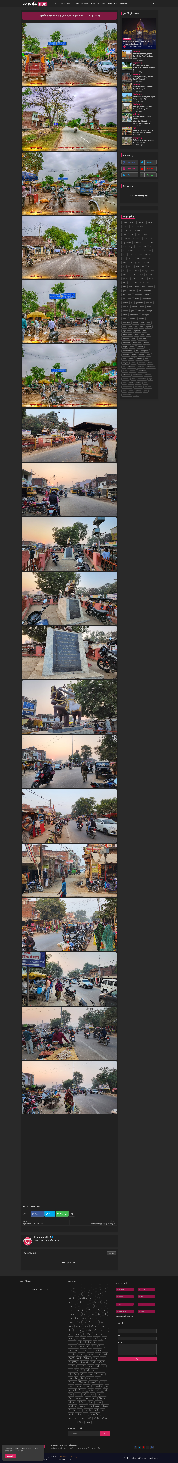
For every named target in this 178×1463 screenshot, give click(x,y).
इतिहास (77, 4)
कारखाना (130, 251)
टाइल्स (137, 271)
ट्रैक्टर (134, 279)
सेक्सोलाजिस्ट (142, 379)
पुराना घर (125, 303)
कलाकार (138, 247)
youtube (150, 168)
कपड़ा (124, 247)
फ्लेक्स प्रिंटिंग (126, 323)
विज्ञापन (133, 363)
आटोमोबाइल (140, 227)
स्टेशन (145, 383)
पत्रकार (147, 295)
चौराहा (137, 267)
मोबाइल (125, 347)
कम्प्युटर (131, 247)
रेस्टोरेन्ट (141, 355)
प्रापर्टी (132, 311)
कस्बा (33, 1206)
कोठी (140, 255)
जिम (143, 267)
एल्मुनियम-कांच (127, 243)
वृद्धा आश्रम (142, 363)
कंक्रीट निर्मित (149, 243)
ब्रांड (144, 331)
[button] (154, 3)
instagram (131, 168)
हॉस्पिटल (138, 391)
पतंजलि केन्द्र (138, 295)
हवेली (124, 391)
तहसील (137, 287)
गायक (124, 263)
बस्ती (142, 323)
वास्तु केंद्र (125, 363)
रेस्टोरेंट (134, 355)
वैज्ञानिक (150, 363)
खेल (98, 4)
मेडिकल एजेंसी (126, 343)
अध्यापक (132, 222)
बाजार (39, 1206)
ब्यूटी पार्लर (137, 331)
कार (124, 251)
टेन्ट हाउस (134, 275)
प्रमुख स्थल (122, 1311)
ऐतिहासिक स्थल (138, 243)
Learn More (19, 1451)
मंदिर (142, 335)
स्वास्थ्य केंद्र (138, 387)
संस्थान (125, 371)
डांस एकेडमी (142, 279)
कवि (145, 247)
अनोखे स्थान (141, 222)
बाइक (148, 323)
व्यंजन (104, 4)
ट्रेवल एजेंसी (126, 279)
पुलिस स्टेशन (139, 303)
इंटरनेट (132, 235)
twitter (149, 162)
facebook (131, 162)
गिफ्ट (130, 263)
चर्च (123, 267)
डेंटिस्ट (142, 283)
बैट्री (141, 327)
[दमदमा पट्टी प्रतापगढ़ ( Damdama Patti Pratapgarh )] (127, 77)
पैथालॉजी (125, 311)
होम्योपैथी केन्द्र (127, 395)
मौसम (110, 4)
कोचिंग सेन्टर (132, 255)
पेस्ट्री (149, 307)
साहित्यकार (148, 375)
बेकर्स (130, 327)
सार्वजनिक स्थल (137, 375)
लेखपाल (131, 359)
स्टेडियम (138, 383)
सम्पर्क (116, 4)
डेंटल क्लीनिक (133, 283)
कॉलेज (124, 255)
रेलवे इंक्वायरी (144, 351)
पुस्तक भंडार (149, 303)
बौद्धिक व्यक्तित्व (127, 331)
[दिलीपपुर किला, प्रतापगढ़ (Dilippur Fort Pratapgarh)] (127, 141)
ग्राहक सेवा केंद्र (147, 263)
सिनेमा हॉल (125, 379)
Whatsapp (63, 1214)
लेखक (124, 359)
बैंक (136, 327)
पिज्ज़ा (129, 299)
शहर (124, 367)
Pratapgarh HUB (42, 1237)
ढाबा (130, 287)
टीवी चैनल (125, 275)
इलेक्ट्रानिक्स (126, 239)
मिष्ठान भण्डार (142, 339)
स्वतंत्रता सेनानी (127, 387)
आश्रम (124, 235)
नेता (124, 295)
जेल (149, 267)
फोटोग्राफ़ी (132, 319)
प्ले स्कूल (149, 311)
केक (150, 251)
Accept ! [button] (10, 1456)
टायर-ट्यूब (145, 271)
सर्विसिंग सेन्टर (126, 375)
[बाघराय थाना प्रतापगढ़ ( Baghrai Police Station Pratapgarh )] (127, 131)
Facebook (39, 1214)
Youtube (123, 4)
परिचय (63, 4)
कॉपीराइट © (142, 1458)
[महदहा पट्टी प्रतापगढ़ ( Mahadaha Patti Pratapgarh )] (127, 87)
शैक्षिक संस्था (131, 367)
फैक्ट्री (124, 319)
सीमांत (133, 379)
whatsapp (149, 175)
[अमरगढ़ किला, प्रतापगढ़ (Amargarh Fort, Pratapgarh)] (127, 97)
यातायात (132, 347)
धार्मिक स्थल (132, 291)
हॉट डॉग (131, 391)
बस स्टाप (135, 323)
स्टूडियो (131, 383)
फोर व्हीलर (141, 319)
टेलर (141, 275)
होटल (145, 391)
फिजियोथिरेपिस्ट (134, 315)
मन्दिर (148, 335)
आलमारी (147, 231)
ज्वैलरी (124, 271)
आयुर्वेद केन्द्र (138, 231)
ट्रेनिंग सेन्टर (149, 275)
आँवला (132, 227)
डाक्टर (124, 283)
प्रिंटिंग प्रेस (141, 311)
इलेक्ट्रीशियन (136, 239)
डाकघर (151, 279)
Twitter (51, 1214)
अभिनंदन (69, 4)
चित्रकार (130, 267)
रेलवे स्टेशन (126, 355)
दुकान (124, 291)
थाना (143, 287)
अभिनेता (150, 222)
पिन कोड (137, 299)
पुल (131, 303)
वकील (146, 359)
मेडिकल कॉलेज (137, 343)
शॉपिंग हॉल (141, 367)
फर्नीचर (125, 315)
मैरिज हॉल (146, 343)
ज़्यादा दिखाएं (111, 1253)
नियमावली (150, 1458)
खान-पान (130, 259)
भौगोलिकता (85, 4)
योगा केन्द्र (140, 347)
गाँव (150, 259)
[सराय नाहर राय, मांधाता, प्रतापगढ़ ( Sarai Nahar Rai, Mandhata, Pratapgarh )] (127, 54)
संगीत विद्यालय (151, 367)
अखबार (125, 222)
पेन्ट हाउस (134, 307)
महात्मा (133, 339)
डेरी (148, 283)
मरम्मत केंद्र (126, 339)
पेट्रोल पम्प (125, 307)
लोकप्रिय (139, 359)
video (136, 395)
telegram (131, 175)
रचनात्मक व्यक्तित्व (127, 351)
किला (137, 251)
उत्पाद (145, 239)
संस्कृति (93, 4)
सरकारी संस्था (142, 371)
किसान (144, 251)
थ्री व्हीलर (150, 287)
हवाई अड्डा (148, 387)
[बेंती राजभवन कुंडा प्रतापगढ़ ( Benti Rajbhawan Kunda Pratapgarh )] (127, 66)
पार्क (124, 299)
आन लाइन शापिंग (127, 231)
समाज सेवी (132, 371)
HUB (56, 4)
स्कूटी (150, 379)
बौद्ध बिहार (148, 327)
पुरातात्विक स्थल (147, 299)
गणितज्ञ (144, 259)
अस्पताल (125, 227)
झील (130, 271)
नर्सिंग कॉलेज (147, 291)
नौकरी (129, 295)
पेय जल (142, 307)
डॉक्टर (124, 287)
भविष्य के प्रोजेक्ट (127, 335)
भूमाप (136, 335)
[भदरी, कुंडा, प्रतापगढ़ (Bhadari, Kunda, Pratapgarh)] (127, 107)
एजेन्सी (152, 239)
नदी (140, 291)
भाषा (142, 1297)
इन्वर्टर (145, 235)
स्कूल (124, 383)
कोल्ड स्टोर (148, 255)
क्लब (124, 259)
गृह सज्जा (137, 263)
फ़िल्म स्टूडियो (145, 315)
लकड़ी (148, 355)
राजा (137, 351)
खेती (138, 259)
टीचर (152, 271)
